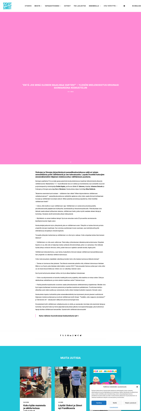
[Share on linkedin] (70, 335)
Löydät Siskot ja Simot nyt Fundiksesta (70, 407)
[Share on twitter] (63, 335)
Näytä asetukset (130, 403)
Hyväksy (99, 403)
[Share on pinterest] (68, 335)
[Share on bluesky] (75, 335)
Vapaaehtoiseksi (52, 6)
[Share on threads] (65, 335)
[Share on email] (80, 335)
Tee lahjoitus (80, 6)
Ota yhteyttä (110, 6)
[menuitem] (28, 6)
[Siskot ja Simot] (7, 6)
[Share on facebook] (60, 335)
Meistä (37, 6)
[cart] (124, 6)
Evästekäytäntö (114, 407)
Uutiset (67, 6)
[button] (137, 387)
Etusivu (28, 6)
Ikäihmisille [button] (94, 6)
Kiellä (115, 403)
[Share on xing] (78, 335)
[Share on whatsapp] (73, 335)
